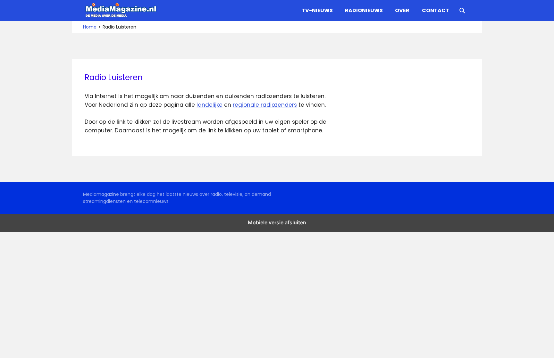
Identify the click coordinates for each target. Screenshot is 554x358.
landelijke (209, 105)
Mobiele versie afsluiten (277, 222)
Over (402, 10)
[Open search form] (462, 10)
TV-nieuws (317, 10)
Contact (435, 10)
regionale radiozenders (265, 105)
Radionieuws (364, 10)
